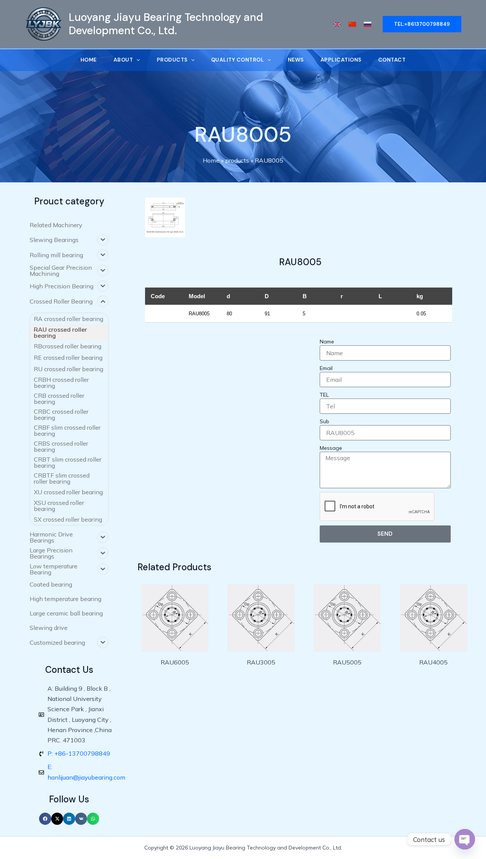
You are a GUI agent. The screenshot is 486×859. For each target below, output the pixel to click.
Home (211, 160)
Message (331, 448)
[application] (136, 59)
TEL (324, 394)
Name (327, 341)
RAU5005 (347, 662)
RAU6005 (175, 662)
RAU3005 (261, 662)
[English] (337, 24)
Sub (324, 421)
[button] (45, 819)
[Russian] (367, 24)
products (237, 160)
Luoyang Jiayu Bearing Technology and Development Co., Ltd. (166, 23)
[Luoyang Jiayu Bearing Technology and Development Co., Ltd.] (44, 23)
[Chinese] (352, 24)
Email (326, 368)
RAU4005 (433, 662)
